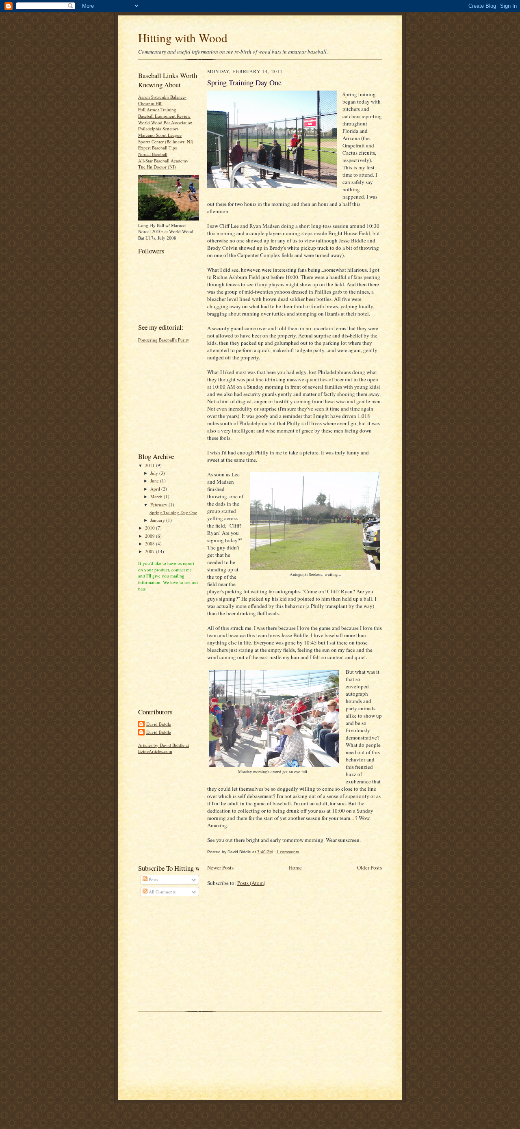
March (157, 496)
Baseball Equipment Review (164, 116)
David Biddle (158, 724)
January (158, 520)
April (155, 489)
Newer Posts (220, 867)
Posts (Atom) (251, 883)
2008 (150, 544)
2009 (150, 536)
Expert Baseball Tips (157, 148)
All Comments (161, 892)
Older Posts (369, 867)
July (154, 473)
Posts (152, 879)
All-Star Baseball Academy (163, 161)
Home (295, 867)
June (155, 481)
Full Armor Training (157, 109)
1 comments (287, 852)
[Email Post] (303, 852)
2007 (150, 551)
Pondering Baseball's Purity (163, 340)
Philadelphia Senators (158, 128)
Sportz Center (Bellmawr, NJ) (165, 141)
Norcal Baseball (152, 154)
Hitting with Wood (183, 37)
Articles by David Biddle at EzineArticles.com (163, 748)
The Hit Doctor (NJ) (157, 167)
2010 (150, 528)
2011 (150, 465)
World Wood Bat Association (165, 122)
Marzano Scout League (160, 135)
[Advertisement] (162, 396)
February (159, 505)
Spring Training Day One (173, 512)
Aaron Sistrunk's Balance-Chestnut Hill (162, 100)
